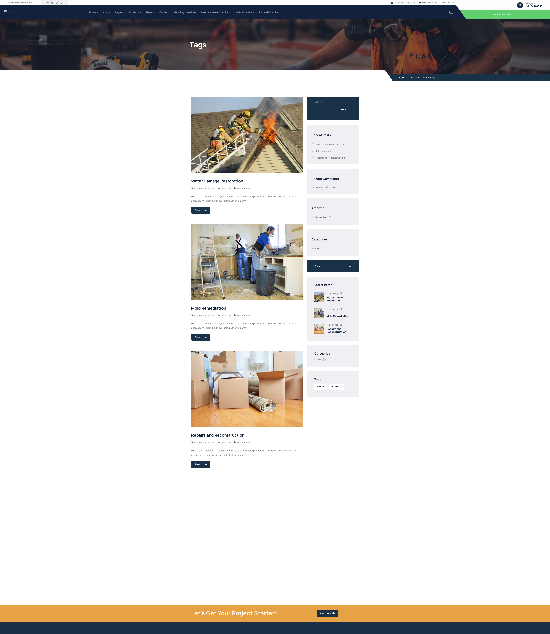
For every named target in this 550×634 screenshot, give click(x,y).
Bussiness (336, 386)
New (317, 248)
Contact (164, 12)
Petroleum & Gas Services (215, 12)
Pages (118, 12)
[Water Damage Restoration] (319, 297)
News (149, 12)
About (106, 12)
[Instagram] (61, 3)
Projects (134, 12)
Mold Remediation (324, 151)
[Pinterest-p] (57, 3)
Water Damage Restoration (329, 144)
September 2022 (324, 217)
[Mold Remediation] (319, 313)
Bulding (321, 386)
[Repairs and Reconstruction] (319, 329)
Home (92, 12)
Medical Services (244, 12)
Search (318, 101)
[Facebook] (52, 3)
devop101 (226, 188)
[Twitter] (48, 3)
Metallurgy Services (185, 12)
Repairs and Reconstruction (330, 157)
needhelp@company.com (405, 3)
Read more (201, 210)
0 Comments (243, 188)
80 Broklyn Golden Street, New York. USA (21, 3)
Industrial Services (269, 12)
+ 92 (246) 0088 (533, 6)
